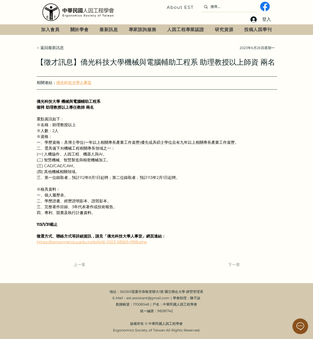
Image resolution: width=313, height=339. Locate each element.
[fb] (265, 6)
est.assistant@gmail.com (147, 298)
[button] (79, 29)
